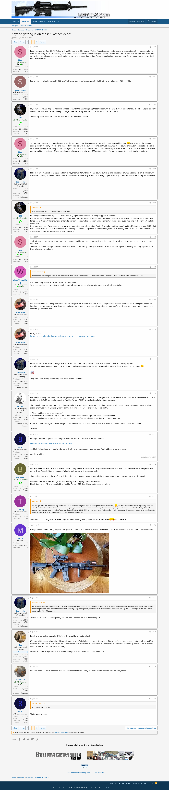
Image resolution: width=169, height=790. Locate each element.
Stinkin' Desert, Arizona (22, 425)
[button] (44, 21)
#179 (154, 666)
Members (52, 21)
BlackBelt (20, 477)
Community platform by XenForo (72, 788)
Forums (25, 21)
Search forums (26, 25)
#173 (154, 434)
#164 (154, 139)
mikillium (20, 312)
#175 (154, 496)
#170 (154, 329)
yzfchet (20, 406)
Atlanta (25, 661)
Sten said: (35, 207)
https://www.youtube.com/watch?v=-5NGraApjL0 (51, 443)
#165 (154, 169)
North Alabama (22, 197)
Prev (16, 42)
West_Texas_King (20, 281)
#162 (154, 77)
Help (145, 783)
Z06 (20, 117)
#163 (154, 105)
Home (16, 21)
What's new (38, 21)
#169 (154, 299)
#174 (154, 464)
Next (42, 42)
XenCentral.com (111, 788)
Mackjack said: (37, 703)
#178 (154, 632)
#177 (154, 598)
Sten (20, 60)
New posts (15, 25)
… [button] (23, 42)
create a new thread (61, 732)
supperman (20, 90)
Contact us (113, 783)
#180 (154, 699)
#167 (154, 237)
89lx (20, 447)
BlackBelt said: (37, 602)
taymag (20, 509)
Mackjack (20, 679)
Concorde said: (37, 272)
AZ (27, 133)
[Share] (150, 47)
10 (36, 42)
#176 (154, 525)
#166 (154, 203)
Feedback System (98, 788)
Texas (26, 324)
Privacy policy (137, 783)
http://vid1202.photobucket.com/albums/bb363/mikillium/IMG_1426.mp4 (62, 336)
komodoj (16, 38)
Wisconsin (24, 693)
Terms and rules (124, 783)
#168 (154, 267)
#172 (154, 393)
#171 (154, 359)
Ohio (26, 459)
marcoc (20, 538)
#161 (154, 47)
